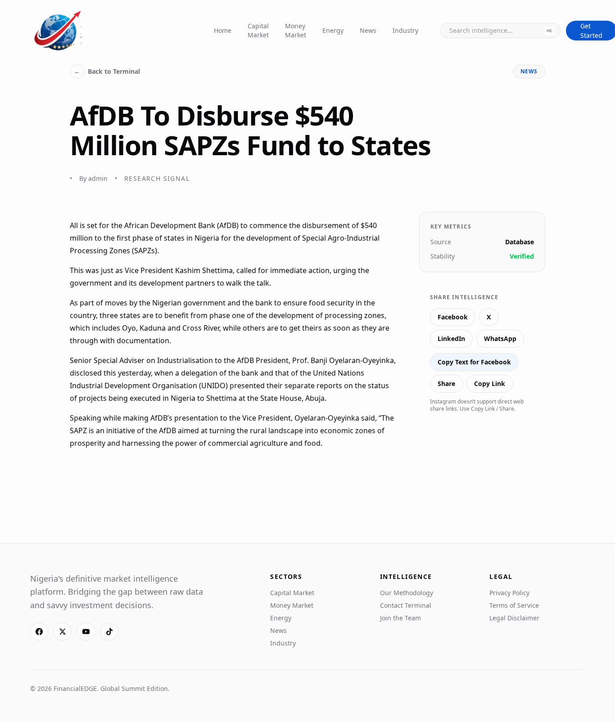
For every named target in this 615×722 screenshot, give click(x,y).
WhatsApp (500, 338)
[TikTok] (109, 632)
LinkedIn (451, 338)
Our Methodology (406, 592)
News (368, 30)
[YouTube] (86, 632)
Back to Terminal (107, 71)
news (529, 71)
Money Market (295, 30)
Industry (405, 30)
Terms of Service (514, 605)
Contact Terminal (405, 605)
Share (446, 383)
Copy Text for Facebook (474, 362)
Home (222, 30)
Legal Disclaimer (514, 618)
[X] (63, 632)
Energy (333, 30)
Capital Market (258, 30)
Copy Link (489, 383)
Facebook (453, 317)
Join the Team (400, 618)
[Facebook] (39, 632)
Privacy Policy (509, 592)
